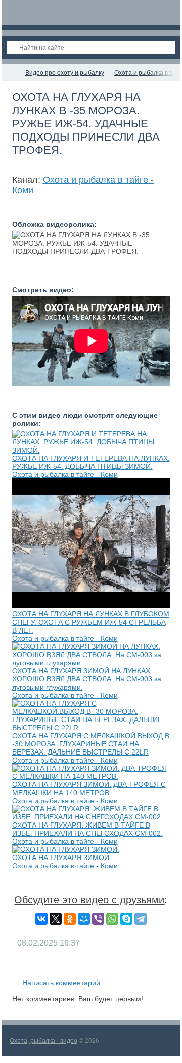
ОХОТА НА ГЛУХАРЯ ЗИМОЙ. (61, 857)
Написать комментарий (61, 983)
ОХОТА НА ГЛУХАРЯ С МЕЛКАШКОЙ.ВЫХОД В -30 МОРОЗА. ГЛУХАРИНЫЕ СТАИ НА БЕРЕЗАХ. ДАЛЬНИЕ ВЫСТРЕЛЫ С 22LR (90, 744)
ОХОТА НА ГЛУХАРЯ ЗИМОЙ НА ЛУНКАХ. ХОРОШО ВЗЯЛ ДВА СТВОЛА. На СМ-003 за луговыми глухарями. (86, 679)
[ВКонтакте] (41, 919)
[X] (56, 919)
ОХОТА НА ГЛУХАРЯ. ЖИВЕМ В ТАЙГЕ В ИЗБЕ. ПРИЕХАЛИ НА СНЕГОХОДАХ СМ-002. (87, 829)
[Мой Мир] (84, 919)
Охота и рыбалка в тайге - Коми (65, 474)
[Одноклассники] (70, 919)
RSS (166, 971)
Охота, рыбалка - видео (43, 1040)
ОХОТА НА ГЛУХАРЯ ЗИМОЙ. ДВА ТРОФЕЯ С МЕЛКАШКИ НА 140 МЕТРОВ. (89, 788)
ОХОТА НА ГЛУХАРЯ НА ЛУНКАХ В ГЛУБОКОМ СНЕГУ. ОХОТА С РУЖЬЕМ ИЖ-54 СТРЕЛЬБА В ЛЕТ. (90, 622)
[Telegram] (140, 919)
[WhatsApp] (112, 919)
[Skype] (126, 919)
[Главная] (11, 72)
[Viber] (98, 919)
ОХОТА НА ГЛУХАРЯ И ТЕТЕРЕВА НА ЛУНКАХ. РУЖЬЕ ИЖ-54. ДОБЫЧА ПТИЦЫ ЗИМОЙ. (91, 462)
